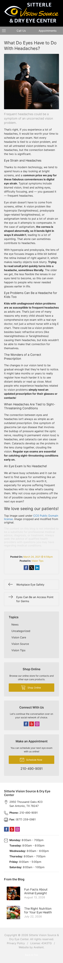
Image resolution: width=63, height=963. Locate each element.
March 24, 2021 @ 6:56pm (38, 556)
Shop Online (34, 687)
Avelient (39, 947)
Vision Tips (37, 560)
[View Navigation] (5, 31)
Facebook (26, 724)
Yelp (31, 724)
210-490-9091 (23, 812)
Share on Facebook (26, 567)
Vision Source (20, 643)
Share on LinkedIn (37, 567)
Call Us (21, 30)
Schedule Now (34, 759)
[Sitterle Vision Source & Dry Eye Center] (31, 13)
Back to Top (31, 955)
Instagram (37, 724)
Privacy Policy (16, 943)
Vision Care (18, 637)
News (14, 624)
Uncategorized (20, 631)
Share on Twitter (31, 567)
